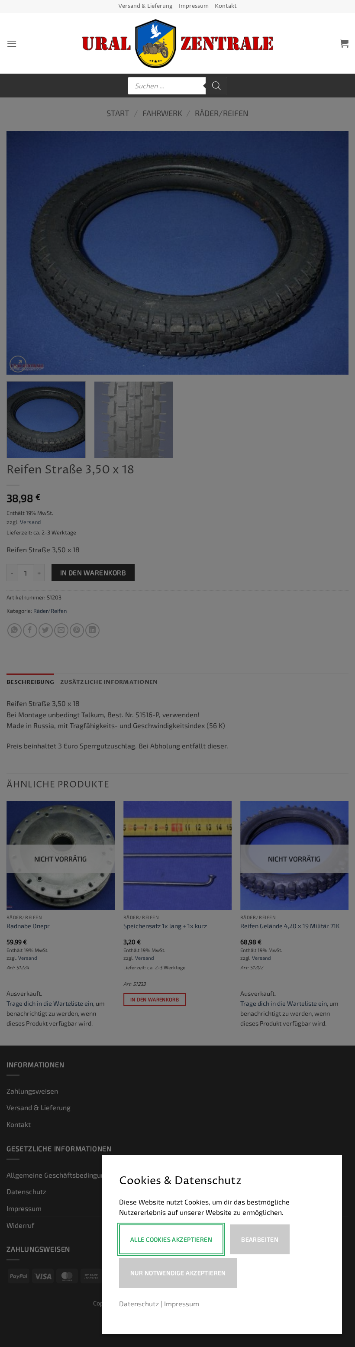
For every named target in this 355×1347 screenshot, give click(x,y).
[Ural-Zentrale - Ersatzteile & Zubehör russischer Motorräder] (178, 43)
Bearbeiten (259, 1239)
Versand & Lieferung (145, 6)
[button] (11, 43)
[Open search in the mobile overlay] (177, 85)
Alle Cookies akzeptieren (171, 1239)
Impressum (194, 6)
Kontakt (226, 6)
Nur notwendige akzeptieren (178, 1272)
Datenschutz (139, 1303)
